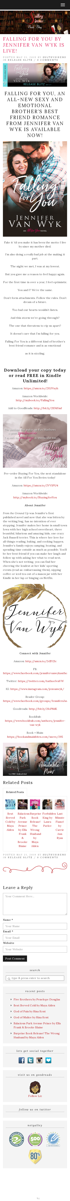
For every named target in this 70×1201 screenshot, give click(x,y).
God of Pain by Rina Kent (30, 1011)
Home (13, 1184)
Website (8, 943)
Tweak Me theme (25, 1198)
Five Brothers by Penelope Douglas (37, 999)
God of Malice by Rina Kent (31, 1017)
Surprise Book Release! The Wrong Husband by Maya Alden (35, 830)
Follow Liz (35, 1096)
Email (8, 931)
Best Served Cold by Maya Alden (10, 822)
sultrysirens (54, 57)
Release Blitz (20, 60)
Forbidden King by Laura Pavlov (48, 820)
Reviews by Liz (29, 1184)
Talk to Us (52, 1192)
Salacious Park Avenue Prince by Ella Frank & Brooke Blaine (23, 830)
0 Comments (47, 60)
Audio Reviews (50, 1184)
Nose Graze (48, 1198)
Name (8, 920)
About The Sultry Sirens (26, 1192)
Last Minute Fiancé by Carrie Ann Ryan (59, 826)
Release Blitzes (45, 1188)
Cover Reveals (24, 1188)
